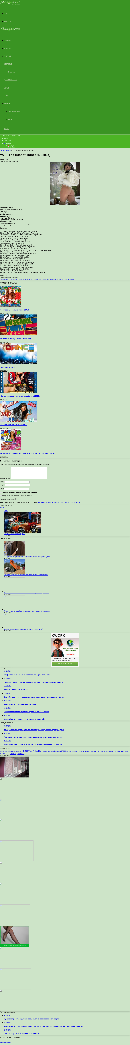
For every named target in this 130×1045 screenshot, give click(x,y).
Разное (7, 103)
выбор (5, 751)
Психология (12, 72)
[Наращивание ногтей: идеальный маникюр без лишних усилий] (14, 839)
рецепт (2, 754)
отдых (64, 751)
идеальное (16, 751)
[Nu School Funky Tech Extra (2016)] (18, 335)
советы (7, 754)
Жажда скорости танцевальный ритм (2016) (20, 396)
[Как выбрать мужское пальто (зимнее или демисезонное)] (14, 903)
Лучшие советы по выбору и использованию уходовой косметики (27, 611)
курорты (27, 751)
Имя (2, 482)
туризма (20, 753)
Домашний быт (10, 80)
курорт (20, 751)
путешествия (118, 751)
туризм (13, 753)
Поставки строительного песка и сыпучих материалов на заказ (26, 575)
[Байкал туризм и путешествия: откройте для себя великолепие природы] (14, 882)
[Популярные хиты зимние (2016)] (10, 306)
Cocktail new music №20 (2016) (13, 425)
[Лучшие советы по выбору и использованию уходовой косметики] (14, 609)
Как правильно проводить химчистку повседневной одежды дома (27, 557)
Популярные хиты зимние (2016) (14, 310)
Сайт (2, 489)
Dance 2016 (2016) (8, 367)
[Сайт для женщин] (10, 4)
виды (1, 751)
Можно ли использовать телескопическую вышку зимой (23, 629)
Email (2, 485)
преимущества (78, 751)
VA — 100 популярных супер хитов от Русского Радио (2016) (27, 453)
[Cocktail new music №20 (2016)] (18, 421)
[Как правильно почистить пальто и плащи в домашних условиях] (14, 591)
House (10, 119)
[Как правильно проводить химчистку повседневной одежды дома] (14, 555)
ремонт (126, 751)
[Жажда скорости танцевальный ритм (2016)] (18, 392)
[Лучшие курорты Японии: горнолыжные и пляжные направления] (15, 925)
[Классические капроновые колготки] (14, 946)
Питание (7, 56)
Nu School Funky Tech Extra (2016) (15, 339)
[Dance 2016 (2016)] (18, 363)
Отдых (6, 88)
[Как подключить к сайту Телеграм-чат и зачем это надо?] (16, 861)
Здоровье (8, 64)
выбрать (10, 751)
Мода (6, 96)
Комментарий (5, 478)
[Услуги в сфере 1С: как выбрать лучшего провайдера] (15, 1010)
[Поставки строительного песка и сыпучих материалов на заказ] (14, 573)
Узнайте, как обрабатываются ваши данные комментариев (59, 502)
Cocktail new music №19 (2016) (14, 534)
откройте (70, 751)
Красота (7, 48)
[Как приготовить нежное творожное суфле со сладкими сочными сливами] (15, 989)
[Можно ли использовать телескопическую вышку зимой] (14, 627)
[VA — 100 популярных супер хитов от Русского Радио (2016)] (10, 450)
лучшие (36, 750)
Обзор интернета (14, 111)
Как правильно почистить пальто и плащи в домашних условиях (26, 593)
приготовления (89, 751)
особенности (56, 751)
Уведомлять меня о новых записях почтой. (17, 496)
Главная (3, 150)
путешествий (108, 751)
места (44, 751)
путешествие (99, 751)
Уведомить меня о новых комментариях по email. (19, 492)
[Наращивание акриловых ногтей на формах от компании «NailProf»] (14, 967)
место (49, 751)
